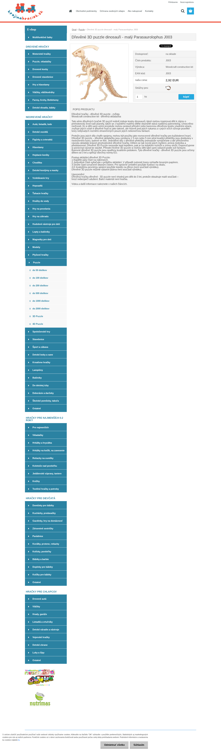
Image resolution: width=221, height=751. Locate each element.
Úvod (74, 29)
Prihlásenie (173, 2)
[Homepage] (70, 11)
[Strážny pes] (168, 87)
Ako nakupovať (135, 11)
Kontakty (149, 11)
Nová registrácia (187, 2)
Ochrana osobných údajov (112, 11)
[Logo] (45, 11)
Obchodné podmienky (86, 11)
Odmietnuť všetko (114, 745)
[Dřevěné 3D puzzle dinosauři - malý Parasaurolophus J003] (99, 45)
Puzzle (82, 29)
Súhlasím (139, 745)
